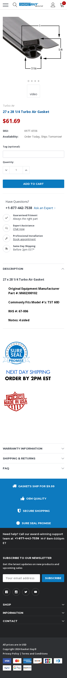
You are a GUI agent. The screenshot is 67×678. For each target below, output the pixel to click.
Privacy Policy (11, 653)
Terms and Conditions (35, 653)
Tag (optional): (11, 146)
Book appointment (24, 239)
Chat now (19, 229)
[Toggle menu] (5, 5)
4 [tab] (38, 81)
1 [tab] (28, 81)
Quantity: (8, 162)
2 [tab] (32, 81)
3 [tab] (35, 81)
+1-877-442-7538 (19, 208)
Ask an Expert (43, 208)
